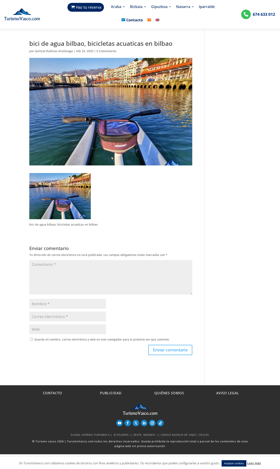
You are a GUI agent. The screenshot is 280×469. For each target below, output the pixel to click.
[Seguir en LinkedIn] (144, 423)
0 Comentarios (106, 51)
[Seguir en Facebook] (127, 423)
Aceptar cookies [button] (234, 463)
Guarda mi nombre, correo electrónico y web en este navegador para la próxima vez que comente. (102, 339)
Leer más (254, 463)
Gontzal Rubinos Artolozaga (54, 51)
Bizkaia (136, 7)
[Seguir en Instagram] (152, 423)
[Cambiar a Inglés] (157, 23)
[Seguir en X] (136, 423)
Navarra (183, 7)
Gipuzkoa (159, 7)
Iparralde (207, 7)
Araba (116, 7)
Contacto (134, 20)
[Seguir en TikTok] (160, 423)
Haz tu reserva (88, 7)
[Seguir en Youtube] (119, 423)
